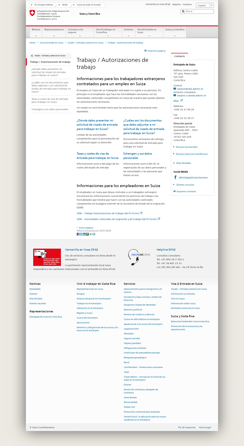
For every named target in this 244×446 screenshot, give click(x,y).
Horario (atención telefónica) (191, 154)
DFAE (65, 4)
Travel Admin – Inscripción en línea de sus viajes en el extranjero (144, 378)
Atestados (129, 333)
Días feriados (183, 163)
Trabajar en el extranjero (89, 303)
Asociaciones (83, 322)
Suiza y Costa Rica (174, 29)
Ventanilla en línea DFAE (81, 249)
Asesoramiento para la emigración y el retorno (143, 290)
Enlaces (127, 384)
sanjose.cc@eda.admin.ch (191, 95)
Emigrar (81, 294)
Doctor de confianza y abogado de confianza (141, 391)
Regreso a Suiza (84, 313)
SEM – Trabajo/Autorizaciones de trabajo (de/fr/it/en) (108, 213)
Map (176, 100)
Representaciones (54, 29)
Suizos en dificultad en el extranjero (142, 319)
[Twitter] (81, 233)
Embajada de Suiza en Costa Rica (46, 317)
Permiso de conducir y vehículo (139, 314)
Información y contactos (183, 294)
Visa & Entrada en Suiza (146, 31)
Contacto (178, 56)
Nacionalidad (130, 402)
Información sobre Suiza (183, 303)
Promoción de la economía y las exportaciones (186, 328)
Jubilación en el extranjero (90, 308)
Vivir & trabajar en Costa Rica (105, 31)
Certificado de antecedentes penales (142, 353)
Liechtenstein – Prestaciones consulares (143, 367)
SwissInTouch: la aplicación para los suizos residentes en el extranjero (145, 418)
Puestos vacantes (38, 303)
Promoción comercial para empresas (142, 412)
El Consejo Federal (44, 4)
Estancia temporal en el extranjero (94, 298)
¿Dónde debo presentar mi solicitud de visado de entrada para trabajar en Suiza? (97, 125)
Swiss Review (130, 397)
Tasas (126, 372)
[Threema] (87, 233)
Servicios (128, 29)
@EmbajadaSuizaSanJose (193, 177)
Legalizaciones (131, 329)
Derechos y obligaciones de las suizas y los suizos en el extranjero (97, 329)
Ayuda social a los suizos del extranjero (143, 324)
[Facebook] (78, 233)
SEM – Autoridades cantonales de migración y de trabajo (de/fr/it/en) (117, 219)
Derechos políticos (133, 309)
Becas (126, 362)
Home (33, 42)
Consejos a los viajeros (75, 31)
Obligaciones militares (135, 348)
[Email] (93, 233)
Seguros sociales (132, 338)
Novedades (35, 289)
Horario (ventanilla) (186, 147)
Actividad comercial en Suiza (185, 308)
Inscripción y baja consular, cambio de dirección (143, 298)
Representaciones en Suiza (90, 289)
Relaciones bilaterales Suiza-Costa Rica (190, 321)
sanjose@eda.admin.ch (190, 88)
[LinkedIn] (84, 233)
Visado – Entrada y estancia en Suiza (85, 42)
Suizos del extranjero (87, 318)
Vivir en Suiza (178, 298)
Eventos (33, 294)
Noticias (36, 29)
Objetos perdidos (132, 343)
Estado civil (129, 407)
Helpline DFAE (166, 249)
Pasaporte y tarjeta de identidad (140, 305)
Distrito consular (185, 184)
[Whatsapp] (90, 233)
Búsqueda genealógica (135, 357)
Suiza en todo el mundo (89, 4)
